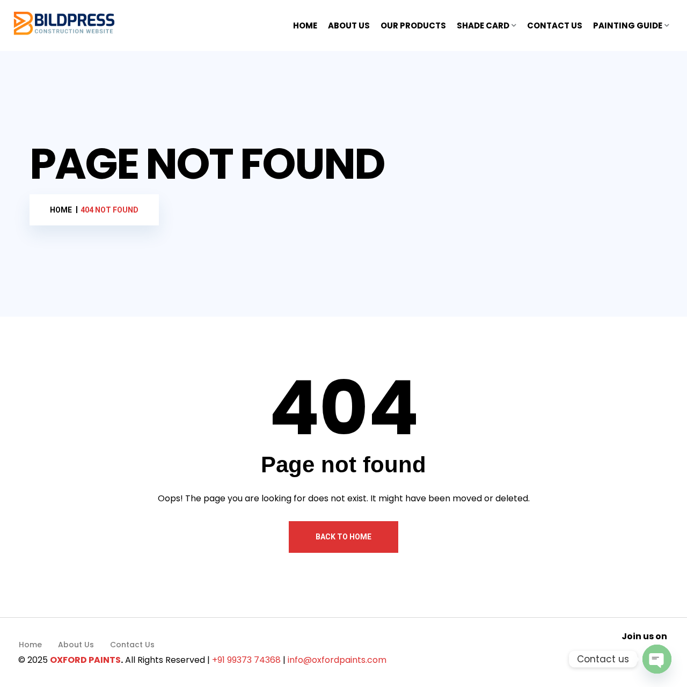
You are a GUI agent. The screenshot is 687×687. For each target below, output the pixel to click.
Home (30, 644)
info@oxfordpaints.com (337, 660)
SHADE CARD (483, 25)
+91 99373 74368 (246, 660)
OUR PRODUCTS (413, 25)
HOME (305, 25)
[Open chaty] (656, 659)
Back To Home (343, 536)
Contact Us (132, 644)
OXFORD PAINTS (85, 660)
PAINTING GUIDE (627, 25)
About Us (76, 644)
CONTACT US (554, 25)
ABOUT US (349, 25)
